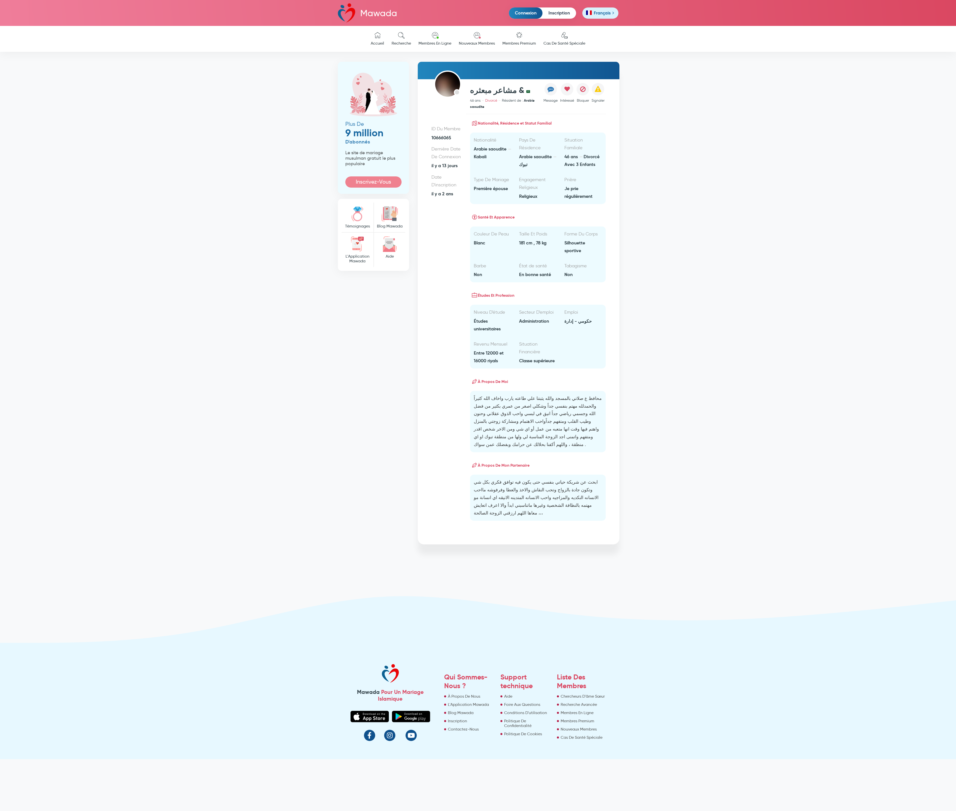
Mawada (378, 13)
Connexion (526, 13)
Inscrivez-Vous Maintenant (373, 183)
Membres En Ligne (434, 43)
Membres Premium (519, 43)
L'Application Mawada (357, 258)
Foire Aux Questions (522, 704)
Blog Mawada (390, 226)
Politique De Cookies (523, 734)
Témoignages (357, 226)
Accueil (377, 43)
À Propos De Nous (464, 696)
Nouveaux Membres (477, 43)
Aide (390, 256)
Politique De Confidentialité (518, 723)
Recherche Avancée (579, 704)
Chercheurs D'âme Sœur (583, 696)
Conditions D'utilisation (525, 712)
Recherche (401, 43)
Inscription (559, 13)
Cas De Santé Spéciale (564, 43)
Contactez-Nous (463, 729)
